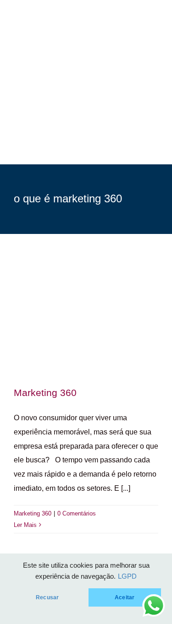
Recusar (47, 597)
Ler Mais (25, 524)
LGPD (127, 576)
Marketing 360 (45, 392)
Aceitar (124, 597)
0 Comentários (76, 513)
